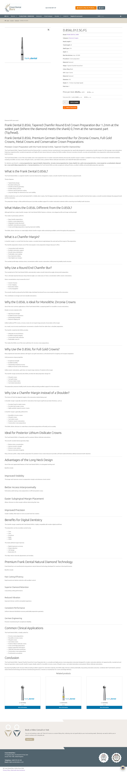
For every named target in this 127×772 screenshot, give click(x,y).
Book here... (30, 739)
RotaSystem (39, 16)
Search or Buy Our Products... (86, 7)
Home (7, 16)
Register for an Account (76, 16)
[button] (48, 30)
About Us (13, 16)
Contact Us (65, 16)
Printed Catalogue (48, 16)
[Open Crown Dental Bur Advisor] (123, 768)
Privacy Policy (6, 770)
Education (57, 16)
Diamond (17, 20)
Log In (102, 7)
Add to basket (74, 102)
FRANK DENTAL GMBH (73, 34)
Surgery (12, 20)
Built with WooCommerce (18, 770)
